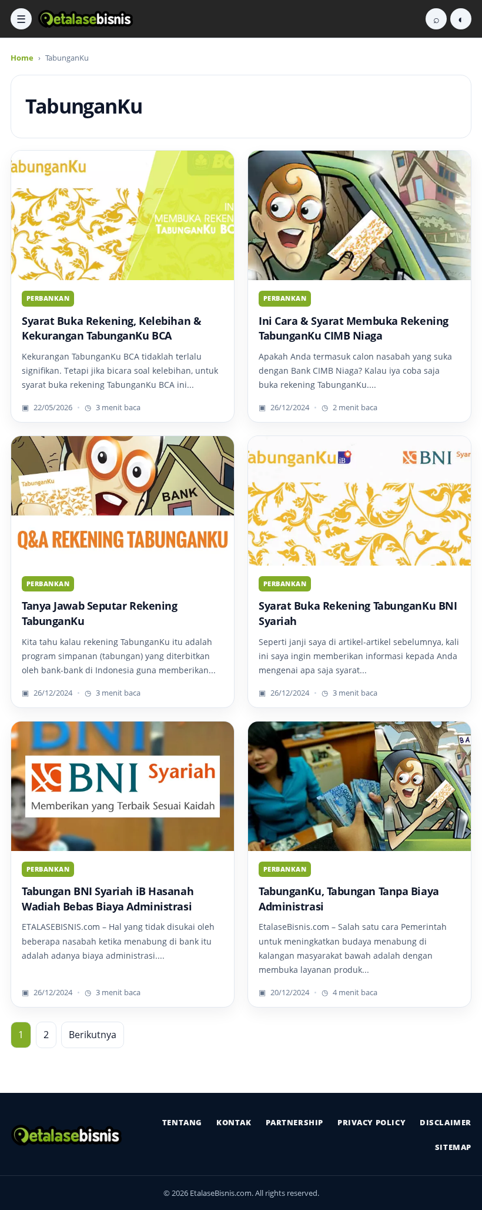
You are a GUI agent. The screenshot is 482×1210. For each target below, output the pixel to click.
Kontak (234, 1122)
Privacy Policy (371, 1122)
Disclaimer (445, 1122)
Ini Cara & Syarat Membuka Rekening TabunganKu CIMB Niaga (353, 328)
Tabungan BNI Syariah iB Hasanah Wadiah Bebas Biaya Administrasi (107, 898)
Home (22, 57)
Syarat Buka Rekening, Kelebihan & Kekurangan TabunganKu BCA (111, 328)
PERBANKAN (47, 298)
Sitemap (453, 1147)
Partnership (294, 1122)
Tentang (182, 1122)
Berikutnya (92, 1034)
